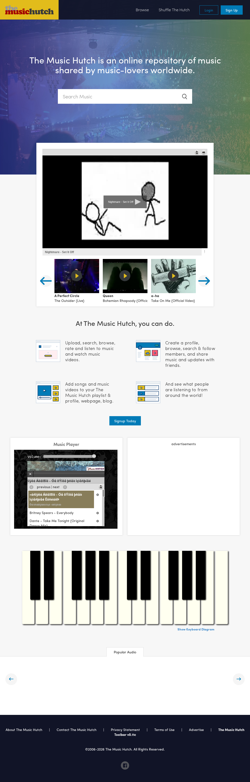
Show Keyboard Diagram (195, 629)
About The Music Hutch (24, 729)
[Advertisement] (184, 485)
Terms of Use (164, 729)
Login (209, 10)
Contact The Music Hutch (77, 729)
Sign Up (232, 10)
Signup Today (125, 420)
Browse (142, 9)
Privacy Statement (125, 729)
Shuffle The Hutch (174, 9)
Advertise (196, 729)
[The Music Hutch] (29, 10)
